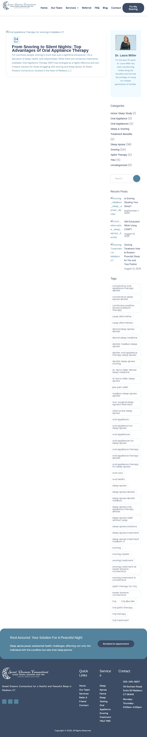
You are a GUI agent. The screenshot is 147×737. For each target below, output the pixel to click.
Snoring (115, 149)
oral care (117, 473)
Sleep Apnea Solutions (124, 526)
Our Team (56, 7)
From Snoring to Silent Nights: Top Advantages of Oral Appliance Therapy (50, 48)
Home (44, 7)
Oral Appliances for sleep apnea (123, 442)
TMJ (113, 160)
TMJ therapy (119, 614)
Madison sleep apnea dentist (124, 394)
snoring (116, 547)
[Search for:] (126, 178)
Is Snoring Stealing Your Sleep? (131, 202)
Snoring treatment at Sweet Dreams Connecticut (124, 569)
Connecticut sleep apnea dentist (122, 298)
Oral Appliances (120, 123)
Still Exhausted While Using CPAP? (132, 225)
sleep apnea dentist (123, 492)
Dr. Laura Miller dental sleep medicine (124, 371)
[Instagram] (10, 701)
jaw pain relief (120, 387)
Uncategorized (119, 165)
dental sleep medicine (124, 337)
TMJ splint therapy (122, 607)
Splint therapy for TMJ (124, 586)
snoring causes (120, 554)
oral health (118, 479)
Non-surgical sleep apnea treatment (123, 403)
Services (71, 7)
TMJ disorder (128, 601)
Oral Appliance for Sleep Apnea (122, 427)
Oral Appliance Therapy (125, 449)
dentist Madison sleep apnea (124, 345)
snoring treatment (122, 560)
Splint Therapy (119, 154)
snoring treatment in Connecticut (124, 579)
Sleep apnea (119, 485)
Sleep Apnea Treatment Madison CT (125, 540)
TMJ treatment (120, 620)
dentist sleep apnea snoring (123, 362)
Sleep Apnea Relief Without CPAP (122, 519)
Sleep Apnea (118, 144)
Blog (105, 7)
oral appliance (120, 419)
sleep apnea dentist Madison (123, 499)
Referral (86, 7)
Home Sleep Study (121, 113)
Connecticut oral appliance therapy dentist (123, 288)
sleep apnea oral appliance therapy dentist (123, 509)
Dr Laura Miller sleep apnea (123, 380)
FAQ (97, 7)
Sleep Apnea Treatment (125, 532)
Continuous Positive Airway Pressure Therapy (123, 308)
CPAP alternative (121, 316)
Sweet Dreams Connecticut (120, 594)
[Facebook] (4, 701)
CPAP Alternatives (122, 322)
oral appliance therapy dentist (125, 457)
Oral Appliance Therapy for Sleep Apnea (125, 465)
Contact (116, 7)
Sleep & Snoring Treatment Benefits (121, 131)
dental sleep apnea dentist (123, 330)
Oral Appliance (119, 118)
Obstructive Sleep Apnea (122, 412)
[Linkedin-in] (16, 701)
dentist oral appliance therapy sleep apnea (124, 354)
